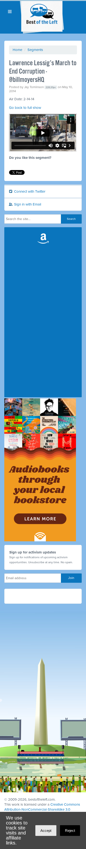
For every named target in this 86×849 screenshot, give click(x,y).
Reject (70, 831)
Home (17, 50)
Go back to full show (25, 107)
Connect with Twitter (29, 191)
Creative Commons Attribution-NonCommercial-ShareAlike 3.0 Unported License (42, 809)
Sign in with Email (27, 204)
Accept (45, 831)
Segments (35, 50)
